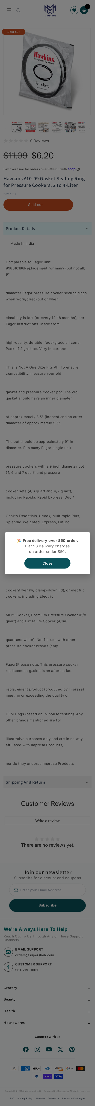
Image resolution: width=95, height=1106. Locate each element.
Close (47, 563)
